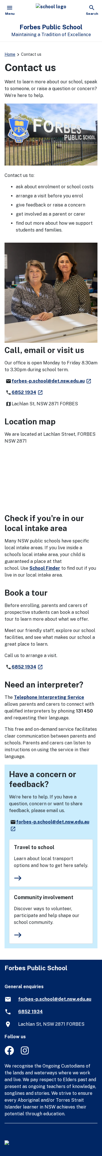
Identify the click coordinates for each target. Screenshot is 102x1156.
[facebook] (9, 1053)
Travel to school (34, 847)
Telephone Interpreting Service (49, 697)
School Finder (44, 568)
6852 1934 (27, 392)
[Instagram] (25, 1053)
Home (10, 54)
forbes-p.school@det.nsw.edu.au (52, 381)
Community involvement (43, 897)
